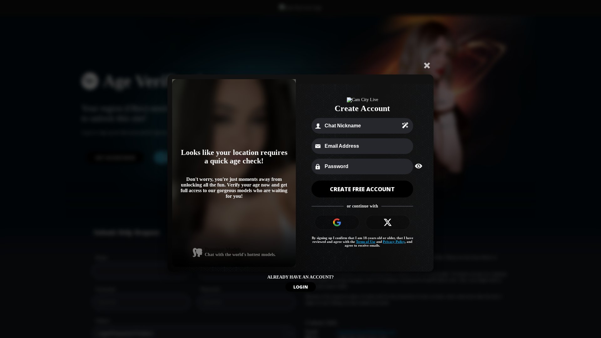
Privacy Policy (394, 241)
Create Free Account (362, 189)
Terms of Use (365, 241)
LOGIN (300, 287)
